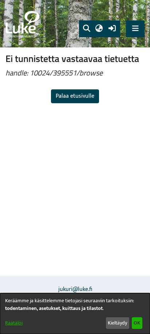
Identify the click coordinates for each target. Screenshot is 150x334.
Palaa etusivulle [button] (75, 96)
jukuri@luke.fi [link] (75, 289)
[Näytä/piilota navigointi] (135, 28)
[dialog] (75, 313)
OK (137, 323)
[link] (23, 24)
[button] (86, 28)
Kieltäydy (117, 323)
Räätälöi (14, 323)
